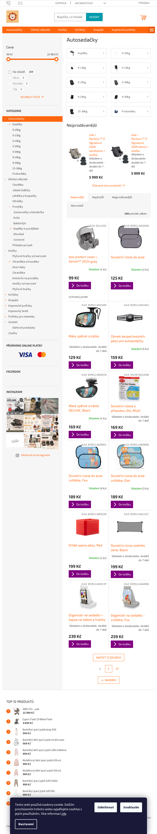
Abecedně (77, 206)
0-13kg (16, 135)
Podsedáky (19, 174)
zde (63, 813)
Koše (16, 218)
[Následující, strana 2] (108, 668)
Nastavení (26, 824)
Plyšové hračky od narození (29, 256)
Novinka (20, 84)
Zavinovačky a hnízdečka (28, 212)
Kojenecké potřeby (20, 306)
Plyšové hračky (21, 289)
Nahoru (110, 680)
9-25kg (16, 130)
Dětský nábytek (18, 179)
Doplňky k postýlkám (26, 229)
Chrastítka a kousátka (25, 262)
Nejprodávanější (122, 197)
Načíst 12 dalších (108, 657)
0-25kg (16, 146)
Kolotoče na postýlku (25, 278)
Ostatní (12, 322)
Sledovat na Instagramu (35, 455)
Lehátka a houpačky (24, 196)
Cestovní (18, 240)
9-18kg (16, 157)
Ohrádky (17, 201)
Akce (18, 78)
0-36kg (16, 152)
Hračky (12, 251)
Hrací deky (18, 267)
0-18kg (16, 141)
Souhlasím (131, 807)
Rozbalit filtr (30, 97)
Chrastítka (18, 273)
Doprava (60, 3)
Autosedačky (16, 119)
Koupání (13, 300)
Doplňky (17, 124)
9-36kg (16, 163)
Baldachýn (19, 223)
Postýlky (17, 207)
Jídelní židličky (21, 190)
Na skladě (23, 72)
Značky (12, 333)
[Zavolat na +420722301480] (12, 3)
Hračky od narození (24, 284)
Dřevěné (18, 234)
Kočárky (13, 295)
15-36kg (17, 168)
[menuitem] (14, 30)
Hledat (94, 17)
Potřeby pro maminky (21, 317)
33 (117, 669)
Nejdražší (98, 197)
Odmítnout (106, 807)
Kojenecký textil (18, 311)
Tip (17, 89)
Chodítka (17, 185)
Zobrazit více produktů (106, 185)
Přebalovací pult (22, 245)
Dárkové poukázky (23, 328)
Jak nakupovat (84, 3)
